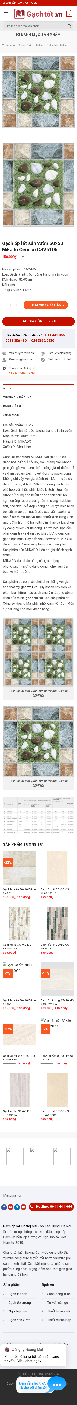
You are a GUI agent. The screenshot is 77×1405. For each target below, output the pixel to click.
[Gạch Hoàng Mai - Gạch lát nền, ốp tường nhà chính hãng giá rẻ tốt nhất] (38, 14)
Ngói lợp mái (18, 1311)
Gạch (22, 45)
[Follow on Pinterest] (10, 1207)
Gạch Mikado (37, 45)
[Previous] (6, 132)
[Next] (18, 132)
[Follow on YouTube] (23, 1207)
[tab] (38, 388)
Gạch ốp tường (20, 1303)
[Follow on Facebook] (4, 1207)
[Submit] (69, 26)
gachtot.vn (29, 587)
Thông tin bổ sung (17, 397)
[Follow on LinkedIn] (17, 1207)
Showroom (11, 414)
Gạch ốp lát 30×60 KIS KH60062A (17, 1113)
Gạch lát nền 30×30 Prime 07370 (19, 891)
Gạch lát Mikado (59, 45)
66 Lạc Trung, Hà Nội (55, 1226)
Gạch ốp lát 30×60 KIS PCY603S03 (55, 1113)
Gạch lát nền (18, 1294)
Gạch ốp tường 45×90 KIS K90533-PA (19, 1057)
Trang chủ (8, 45)
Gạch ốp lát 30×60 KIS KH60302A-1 (17, 946)
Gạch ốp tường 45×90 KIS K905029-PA (57, 1002)
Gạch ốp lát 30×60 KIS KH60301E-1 (55, 891)
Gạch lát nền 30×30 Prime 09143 (57, 1057)
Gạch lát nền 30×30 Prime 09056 (19, 1002)
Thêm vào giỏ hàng (46, 305)
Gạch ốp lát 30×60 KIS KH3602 (55, 946)
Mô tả (7, 388)
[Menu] (5, 14)
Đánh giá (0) (12, 405)
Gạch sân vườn (19, 1320)
